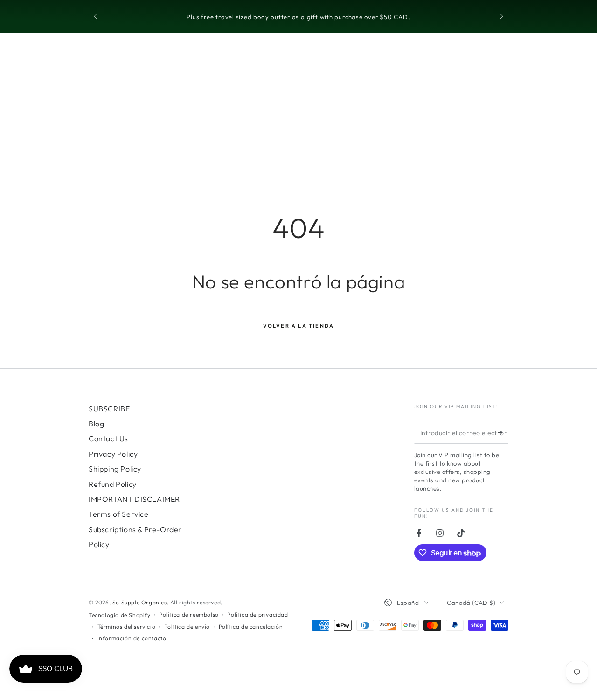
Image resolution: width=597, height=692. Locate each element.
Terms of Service (119, 514)
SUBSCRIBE (109, 408)
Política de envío (187, 626)
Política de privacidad (257, 614)
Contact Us (108, 438)
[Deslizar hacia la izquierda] (96, 16)
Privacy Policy (113, 454)
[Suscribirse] (503, 433)
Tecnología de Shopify (120, 614)
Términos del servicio (126, 626)
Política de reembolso (189, 614)
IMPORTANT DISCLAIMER (134, 499)
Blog (96, 423)
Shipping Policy (115, 468)
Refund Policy (113, 484)
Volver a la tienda (298, 325)
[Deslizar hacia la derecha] (500, 16)
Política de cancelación (251, 626)
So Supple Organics (139, 602)
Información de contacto (132, 638)
